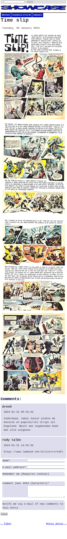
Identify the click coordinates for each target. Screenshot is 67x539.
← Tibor (6, 523)
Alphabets (37, 15)
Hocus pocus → (56, 523)
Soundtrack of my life (21, 15)
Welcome (6, 15)
